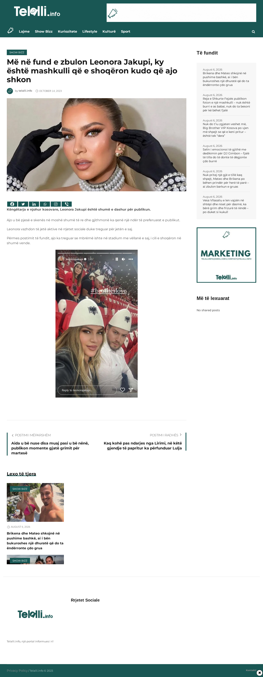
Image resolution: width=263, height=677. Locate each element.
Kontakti (251, 670)
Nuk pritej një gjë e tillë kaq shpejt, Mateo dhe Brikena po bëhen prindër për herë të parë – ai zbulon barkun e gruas (226, 180)
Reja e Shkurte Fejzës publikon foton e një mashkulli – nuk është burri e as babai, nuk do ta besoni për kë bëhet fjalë (226, 104)
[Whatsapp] (45, 204)
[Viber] (67, 204)
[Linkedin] (34, 204)
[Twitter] (23, 204)
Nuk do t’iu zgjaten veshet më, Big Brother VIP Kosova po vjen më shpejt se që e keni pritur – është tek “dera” (225, 130)
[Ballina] (11, 31)
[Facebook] (12, 204)
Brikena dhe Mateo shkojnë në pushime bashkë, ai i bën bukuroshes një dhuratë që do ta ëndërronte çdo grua (226, 79)
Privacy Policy (17, 670)
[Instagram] (56, 204)
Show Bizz (16, 52)
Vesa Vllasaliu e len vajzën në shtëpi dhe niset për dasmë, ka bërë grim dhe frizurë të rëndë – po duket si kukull (225, 206)
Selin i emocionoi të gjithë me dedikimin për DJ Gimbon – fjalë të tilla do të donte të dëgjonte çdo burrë (226, 155)
